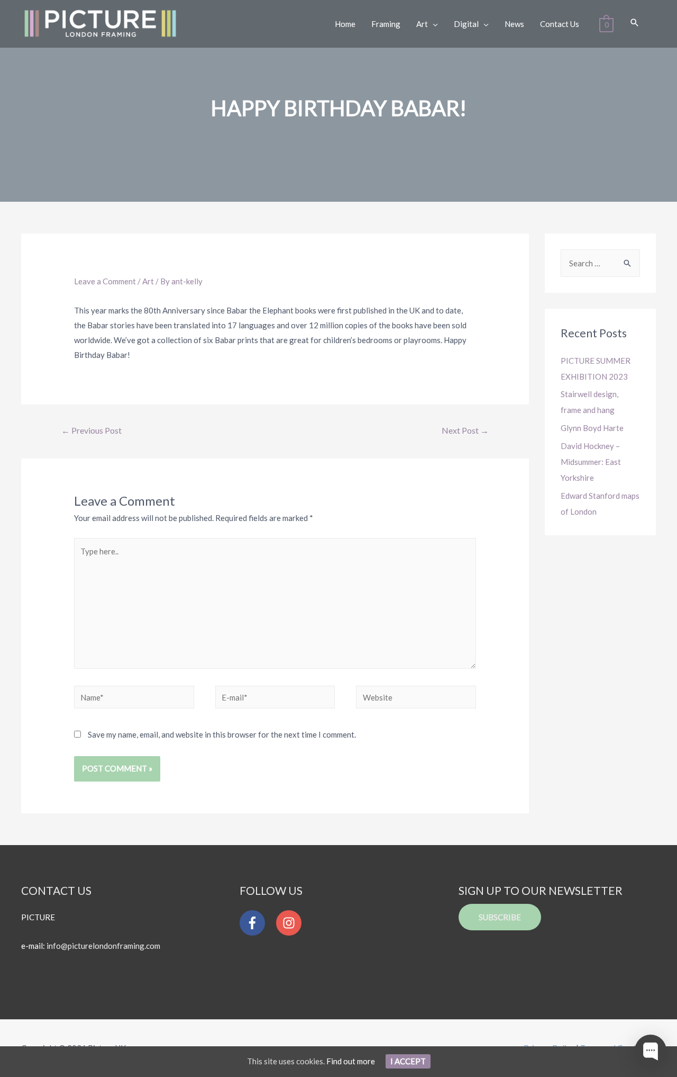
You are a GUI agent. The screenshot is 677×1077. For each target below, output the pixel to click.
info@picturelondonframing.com (103, 945)
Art (148, 281)
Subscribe (500, 917)
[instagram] (291, 923)
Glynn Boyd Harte (592, 428)
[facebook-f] (257, 923)
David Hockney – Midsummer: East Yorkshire (591, 461)
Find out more (350, 1061)
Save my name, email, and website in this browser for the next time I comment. (222, 734)
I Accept (408, 1061)
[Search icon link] (634, 23)
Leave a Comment (105, 281)
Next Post (465, 430)
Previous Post (91, 430)
